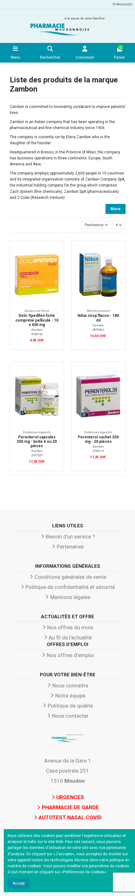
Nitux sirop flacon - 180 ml (98, 317)
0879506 (98, 329)
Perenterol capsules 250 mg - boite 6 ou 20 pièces (37, 441)
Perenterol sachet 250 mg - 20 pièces (98, 439)
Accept (19, 883)
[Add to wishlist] (56, 251)
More (116, 209)
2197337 (36, 455)
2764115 (98, 451)
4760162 (36, 334)
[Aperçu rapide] (56, 262)
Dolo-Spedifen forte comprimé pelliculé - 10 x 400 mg (36, 320)
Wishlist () (124, 4)
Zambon (37, 329)
